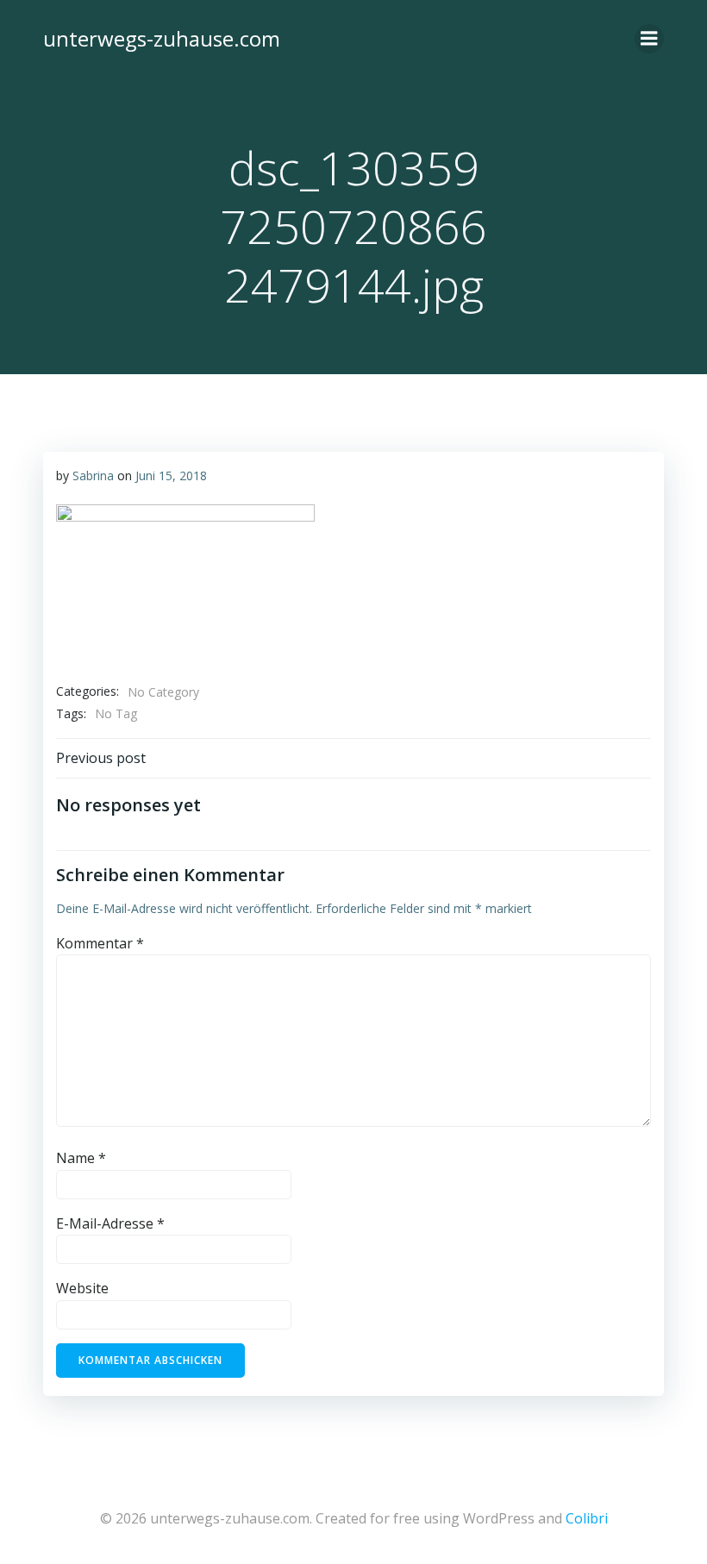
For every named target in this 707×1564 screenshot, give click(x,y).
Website (82, 1288)
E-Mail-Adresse (110, 1223)
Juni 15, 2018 (171, 475)
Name (81, 1157)
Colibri (587, 1518)
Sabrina (93, 475)
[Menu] (649, 38)
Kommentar (100, 943)
